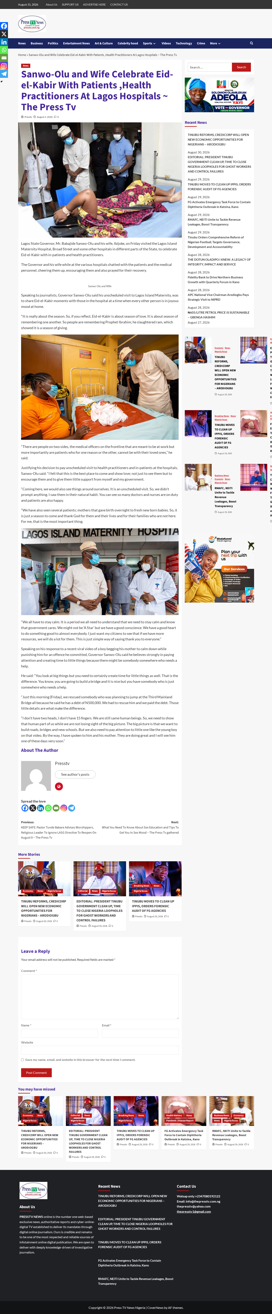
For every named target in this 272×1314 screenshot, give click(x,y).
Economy (28, 891)
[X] (32, 808)
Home (22, 55)
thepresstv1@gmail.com (194, 1211)
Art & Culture (104, 43)
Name (26, 1025)
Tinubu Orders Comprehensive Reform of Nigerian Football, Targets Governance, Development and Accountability (216, 242)
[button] (251, 43)
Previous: (58, 830)
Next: (140, 827)
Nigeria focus (54, 891)
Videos (166, 43)
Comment (29, 971)
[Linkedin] (40, 808)
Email (106, 1025)
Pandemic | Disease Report (180, 1120)
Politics (53, 43)
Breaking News (141, 886)
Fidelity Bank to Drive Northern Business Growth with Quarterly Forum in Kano (215, 279)
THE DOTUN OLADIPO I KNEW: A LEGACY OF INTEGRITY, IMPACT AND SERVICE (219, 262)
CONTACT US (119, 4)
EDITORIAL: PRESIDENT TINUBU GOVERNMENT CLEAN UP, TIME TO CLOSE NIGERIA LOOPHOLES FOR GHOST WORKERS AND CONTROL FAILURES (99, 911)
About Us (51, 4)
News (22, 43)
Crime (201, 43)
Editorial (82, 891)
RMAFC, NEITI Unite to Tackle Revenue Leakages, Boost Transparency (214, 222)
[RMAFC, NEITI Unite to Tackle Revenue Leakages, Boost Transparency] (198, 477)
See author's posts (75, 774)
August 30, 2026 (44, 921)
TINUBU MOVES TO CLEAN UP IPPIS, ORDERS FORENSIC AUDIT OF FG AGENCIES (153, 906)
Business (37, 43)
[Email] (56, 808)
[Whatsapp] (48, 808)
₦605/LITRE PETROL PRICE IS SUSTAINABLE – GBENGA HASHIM (218, 315)
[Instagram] (63, 808)
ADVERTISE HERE (94, 4)
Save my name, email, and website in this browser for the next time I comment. (80, 1059)
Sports (147, 43)
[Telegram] (71, 808)
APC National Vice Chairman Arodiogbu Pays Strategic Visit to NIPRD (218, 297)
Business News (222, 475)
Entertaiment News (76, 43)
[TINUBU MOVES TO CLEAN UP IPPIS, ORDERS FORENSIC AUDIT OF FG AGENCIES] (155, 878)
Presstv (28, 116)
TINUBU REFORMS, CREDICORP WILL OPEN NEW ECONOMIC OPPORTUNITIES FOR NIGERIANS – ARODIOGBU (43, 908)
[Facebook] (25, 808)
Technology (184, 43)
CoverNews (155, 1307)
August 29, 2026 (99, 926)
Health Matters (174, 1115)
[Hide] (1, 81)
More (213, 43)
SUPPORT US (70, 4)
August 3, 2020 (45, 116)
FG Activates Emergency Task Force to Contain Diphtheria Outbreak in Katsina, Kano (219, 204)
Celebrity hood (128, 43)
